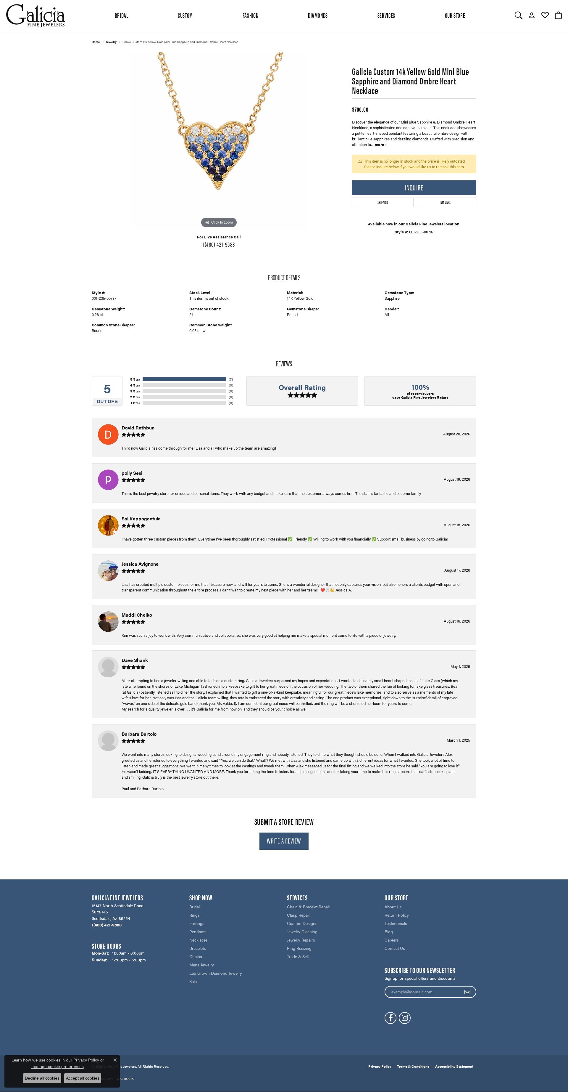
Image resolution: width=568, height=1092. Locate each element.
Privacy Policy (379, 1066)
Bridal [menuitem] (194, 907)
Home (96, 42)
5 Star (135, 379)
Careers (392, 940)
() (231, 379)
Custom (185, 15)
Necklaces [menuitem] (198, 940)
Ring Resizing (299, 948)
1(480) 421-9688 (219, 244)
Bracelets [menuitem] (197, 948)
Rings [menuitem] (194, 915)
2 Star (135, 397)
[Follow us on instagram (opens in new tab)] (405, 1018)
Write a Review (284, 841)
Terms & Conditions (413, 1066)
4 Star (135, 385)
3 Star (135, 391)
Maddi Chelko (137, 614)
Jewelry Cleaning (302, 931)
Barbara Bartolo (139, 733)
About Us (393, 907)
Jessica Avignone (140, 563)
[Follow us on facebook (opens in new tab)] (390, 1018)
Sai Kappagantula (141, 518)
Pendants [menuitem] (197, 931)
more (380, 144)
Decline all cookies (42, 1078)
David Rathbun (138, 427)
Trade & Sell (298, 956)
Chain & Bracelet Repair (308, 907)
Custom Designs (302, 923)
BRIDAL (121, 15)
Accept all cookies (82, 1078)
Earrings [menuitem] (196, 923)
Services (386, 15)
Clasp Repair (298, 915)
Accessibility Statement (454, 1066)
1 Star (135, 402)
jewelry (111, 42)
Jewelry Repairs (301, 940)
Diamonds (318, 15)
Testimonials (396, 923)
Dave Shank (135, 660)
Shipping (382, 202)
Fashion (250, 15)
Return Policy (397, 915)
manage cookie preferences (57, 1066)
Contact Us (395, 948)
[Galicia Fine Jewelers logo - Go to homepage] (35, 15)
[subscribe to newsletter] (467, 992)
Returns (445, 202)
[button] (518, 15)
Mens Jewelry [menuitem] (201, 965)
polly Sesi (132, 472)
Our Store (455, 15)
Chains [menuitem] (195, 956)
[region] (219, 141)
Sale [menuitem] (193, 981)
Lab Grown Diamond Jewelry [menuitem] (215, 973)
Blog (389, 931)
